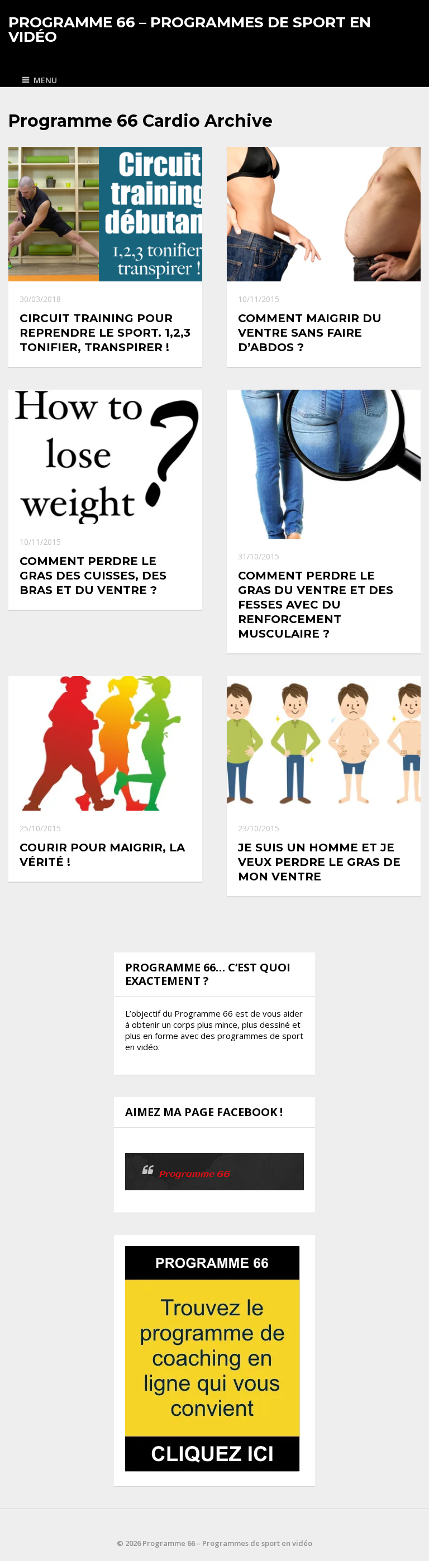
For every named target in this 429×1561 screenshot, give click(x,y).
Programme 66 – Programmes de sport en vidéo (189, 29)
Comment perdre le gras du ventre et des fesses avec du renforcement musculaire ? (315, 604)
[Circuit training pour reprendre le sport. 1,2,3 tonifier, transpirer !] (105, 214)
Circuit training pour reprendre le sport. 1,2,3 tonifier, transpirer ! (105, 333)
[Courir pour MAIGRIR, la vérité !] (105, 743)
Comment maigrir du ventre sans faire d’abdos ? (310, 333)
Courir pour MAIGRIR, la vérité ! (102, 855)
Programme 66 (194, 1174)
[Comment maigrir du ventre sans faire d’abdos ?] (324, 214)
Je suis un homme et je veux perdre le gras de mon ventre (319, 862)
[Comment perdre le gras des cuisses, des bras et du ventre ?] (105, 457)
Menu (45, 80)
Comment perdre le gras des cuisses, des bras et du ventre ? (93, 575)
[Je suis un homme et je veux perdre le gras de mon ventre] (324, 743)
